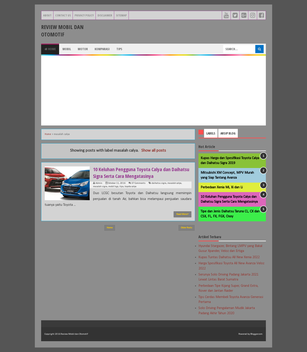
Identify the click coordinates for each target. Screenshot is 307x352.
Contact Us (63, 15)
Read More (182, 214)
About (47, 15)
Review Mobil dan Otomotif (62, 30)
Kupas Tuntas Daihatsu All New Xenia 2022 (229, 257)
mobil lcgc (113, 186)
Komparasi (102, 49)
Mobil (66, 49)
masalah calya (174, 183)
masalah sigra (100, 186)
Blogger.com (256, 334)
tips (122, 186)
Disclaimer (105, 15)
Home (51, 49)
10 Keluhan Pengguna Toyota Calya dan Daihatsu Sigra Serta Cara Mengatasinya (141, 172)
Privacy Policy (84, 15)
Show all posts (153, 150)
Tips (119, 49)
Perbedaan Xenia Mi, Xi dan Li (222, 187)
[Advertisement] (153, 90)
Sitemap (121, 15)
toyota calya (130, 186)
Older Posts (186, 227)
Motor (83, 49)
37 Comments (138, 183)
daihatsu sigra (159, 183)
